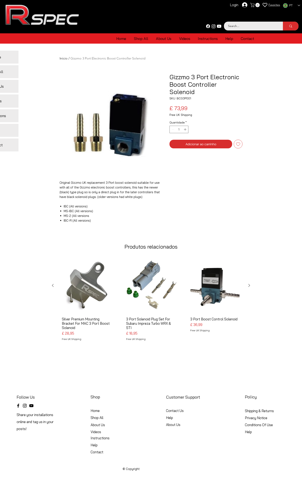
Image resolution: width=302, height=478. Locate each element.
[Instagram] (213, 26)
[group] (151, 300)
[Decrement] (172, 129)
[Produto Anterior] (52, 285)
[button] (255, 5)
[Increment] (185, 129)
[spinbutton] (179, 129)
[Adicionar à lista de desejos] (238, 144)
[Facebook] (208, 26)
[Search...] (291, 26)
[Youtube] (219, 26)
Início (64, 58)
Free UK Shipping (180, 115)
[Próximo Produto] (249, 285)
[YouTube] (31, 405)
